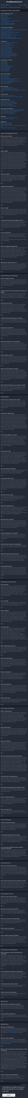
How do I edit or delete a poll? (6, 48)
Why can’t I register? (5, 17)
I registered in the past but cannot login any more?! (10, 20)
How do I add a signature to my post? (8, 44)
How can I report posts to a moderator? (8, 53)
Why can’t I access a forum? (6, 49)
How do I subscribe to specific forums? (8, 112)
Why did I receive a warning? (6, 52)
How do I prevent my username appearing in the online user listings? (14, 29)
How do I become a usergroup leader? (8, 79)
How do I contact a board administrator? (8, 127)
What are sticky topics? (5, 68)
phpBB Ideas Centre (6, 1042)
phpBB (2, 335)
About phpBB (13, 1032)
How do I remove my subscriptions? (7, 113)
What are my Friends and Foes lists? (8, 95)
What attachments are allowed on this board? (9, 117)
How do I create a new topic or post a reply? (9, 42)
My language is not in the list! (6, 33)
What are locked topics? (5, 69)
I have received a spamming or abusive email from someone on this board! (13, 91)
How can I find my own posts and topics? (8, 105)
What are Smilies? (4, 63)
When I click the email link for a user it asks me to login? (11, 38)
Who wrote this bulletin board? (6, 122)
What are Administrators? (5, 75)
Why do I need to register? (6, 14)
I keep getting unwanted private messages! (9, 88)
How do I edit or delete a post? (6, 43)
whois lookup (9, 1055)
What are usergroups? (5, 77)
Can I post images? (4, 64)
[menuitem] (4, 5)
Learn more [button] (5, 1091)
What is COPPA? (4, 15)
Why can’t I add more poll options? (7, 47)
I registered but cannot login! (6, 18)
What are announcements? (6, 67)
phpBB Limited (11, 1029)
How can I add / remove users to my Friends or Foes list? (12, 96)
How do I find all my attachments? (7, 118)
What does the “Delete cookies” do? (7, 24)
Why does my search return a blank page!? (9, 103)
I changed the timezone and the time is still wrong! (10, 32)
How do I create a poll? (5, 46)
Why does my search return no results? (8, 102)
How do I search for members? (7, 104)
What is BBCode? (4, 61)
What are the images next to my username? (9, 34)
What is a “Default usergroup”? (6, 82)
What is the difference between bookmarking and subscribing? (12, 109)
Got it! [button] (8, 1095)
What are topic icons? (5, 70)
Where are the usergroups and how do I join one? (10, 78)
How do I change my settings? (6, 28)
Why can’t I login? (4, 19)
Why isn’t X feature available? (6, 124)
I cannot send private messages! (7, 87)
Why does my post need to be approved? (8, 55)
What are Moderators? (5, 76)
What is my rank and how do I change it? (8, 37)
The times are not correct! (6, 31)
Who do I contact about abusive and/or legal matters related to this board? (13, 126)
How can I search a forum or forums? (8, 100)
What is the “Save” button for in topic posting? (9, 54)
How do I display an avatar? (6, 35)
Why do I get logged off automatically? (8, 23)
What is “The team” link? (5, 83)
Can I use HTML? (4, 62)
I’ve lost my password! (5, 22)
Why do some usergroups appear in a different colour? (11, 81)
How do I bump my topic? (5, 57)
